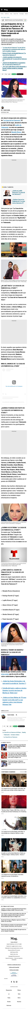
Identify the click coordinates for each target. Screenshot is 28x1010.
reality (24, 732)
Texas (11, 13)
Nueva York (16, 13)
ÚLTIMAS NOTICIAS (7, 906)
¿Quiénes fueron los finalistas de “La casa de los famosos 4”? (18, 201)
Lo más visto (6, 742)
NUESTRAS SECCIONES (14, 986)
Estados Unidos (15, 734)
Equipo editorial (14, 942)
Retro (19, 997)
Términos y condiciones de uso (14, 964)
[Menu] (2, 9)
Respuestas (9, 990)
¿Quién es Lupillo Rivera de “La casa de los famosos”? (18, 192)
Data (19, 994)
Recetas (19, 1001)
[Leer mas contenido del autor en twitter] (16, 715)
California (7, 13)
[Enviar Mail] (2, 110)
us (8, 994)
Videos (19, 990)
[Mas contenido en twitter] (14, 982)
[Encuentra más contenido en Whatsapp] (9, 74)
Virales (9, 1001)
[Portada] (14, 940)
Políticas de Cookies (14, 969)
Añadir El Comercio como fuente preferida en (14, 20)
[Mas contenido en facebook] (11, 982)
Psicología (21, 13)
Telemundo (7, 734)
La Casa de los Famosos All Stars (12, 732)
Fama (9, 997)
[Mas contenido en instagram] (16, 982)
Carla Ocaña (6, 110)
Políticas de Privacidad (14, 967)
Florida (2, 13)
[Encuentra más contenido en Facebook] (2, 74)
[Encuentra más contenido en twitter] (6, 74)
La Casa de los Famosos (10, 737)
